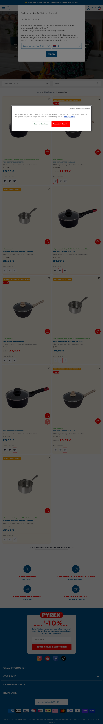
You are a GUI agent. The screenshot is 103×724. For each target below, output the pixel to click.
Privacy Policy (69, 117)
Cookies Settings (41, 124)
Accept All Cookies (60, 124)
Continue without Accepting (79, 109)
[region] (51, 118)
